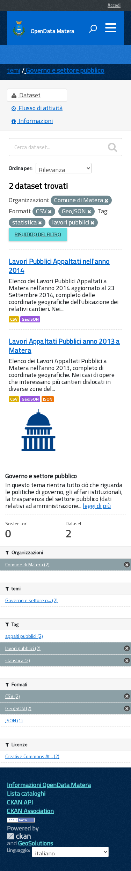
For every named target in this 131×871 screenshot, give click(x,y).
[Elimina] (106, 201)
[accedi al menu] (110, 27)
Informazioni (35, 120)
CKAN (19, 836)
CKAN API (20, 802)
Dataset (29, 95)
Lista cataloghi (26, 793)
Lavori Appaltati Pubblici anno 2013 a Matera (64, 345)
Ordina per (20, 168)
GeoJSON (30, 319)
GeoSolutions (35, 843)
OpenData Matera (52, 31)
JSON (47, 399)
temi (13, 70)
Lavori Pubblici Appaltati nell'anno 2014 (59, 266)
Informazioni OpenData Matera (49, 784)
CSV (13, 319)
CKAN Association (30, 810)
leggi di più (97, 505)
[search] (112, 147)
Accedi (114, 5)
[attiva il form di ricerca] (92, 28)
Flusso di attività (40, 108)
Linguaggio (18, 850)
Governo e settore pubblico (65, 70)
